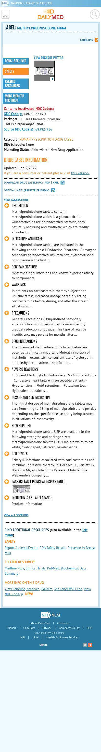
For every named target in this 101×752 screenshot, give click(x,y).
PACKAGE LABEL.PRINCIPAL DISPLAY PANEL (38, 482)
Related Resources (12, 83)
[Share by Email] (85, 645)
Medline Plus (14, 568)
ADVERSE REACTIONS (25, 369)
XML (56, 182)
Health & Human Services (62, 637)
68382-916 (43, 129)
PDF (47, 182)
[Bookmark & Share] (90, 645)
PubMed (53, 568)
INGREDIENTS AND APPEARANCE (32, 498)
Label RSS (86, 40)
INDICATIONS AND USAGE (27, 238)
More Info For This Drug (14, 98)
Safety (9, 71)
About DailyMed (40, 623)
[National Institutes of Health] (6, 3)
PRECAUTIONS (20, 313)
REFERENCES (20, 454)
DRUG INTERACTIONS (24, 341)
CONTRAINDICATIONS (25, 267)
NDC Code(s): (13, 114)
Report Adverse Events (21, 547)
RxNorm (46, 589)
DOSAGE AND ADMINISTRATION (31, 397)
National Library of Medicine (31, 3)
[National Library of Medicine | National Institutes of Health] (50, 615)
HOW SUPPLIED (21, 425)
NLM (35, 637)
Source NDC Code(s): (19, 129)
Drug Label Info (15, 61)
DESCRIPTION (20, 205)
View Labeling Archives (22, 589)
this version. (80, 173)
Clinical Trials (35, 568)
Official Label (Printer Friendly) (27, 190)
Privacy (46, 628)
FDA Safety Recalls (53, 547)
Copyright (29, 628)
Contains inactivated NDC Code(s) (29, 108)
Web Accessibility (69, 628)
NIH (22, 637)
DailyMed (50, 14)
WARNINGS (19, 285)
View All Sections (16, 200)
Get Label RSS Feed (68, 589)
